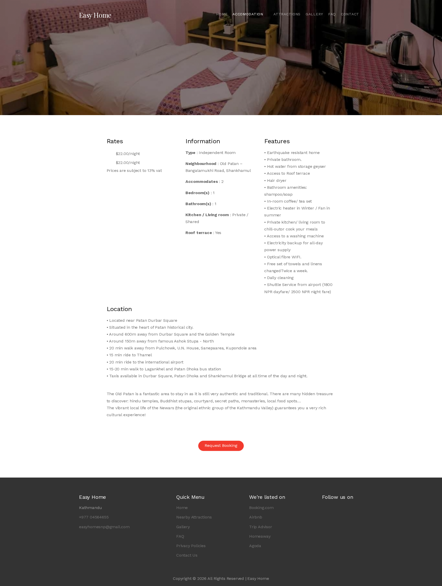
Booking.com (261, 507)
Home (221, 14)
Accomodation (248, 14)
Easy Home (95, 14)
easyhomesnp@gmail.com (104, 526)
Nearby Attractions (194, 517)
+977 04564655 (93, 517)
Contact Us (186, 555)
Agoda (255, 545)
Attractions (287, 14)
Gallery (314, 14)
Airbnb (255, 517)
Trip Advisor (260, 526)
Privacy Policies (191, 545)
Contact (350, 14)
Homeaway (259, 536)
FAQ (332, 14)
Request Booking (221, 445)
